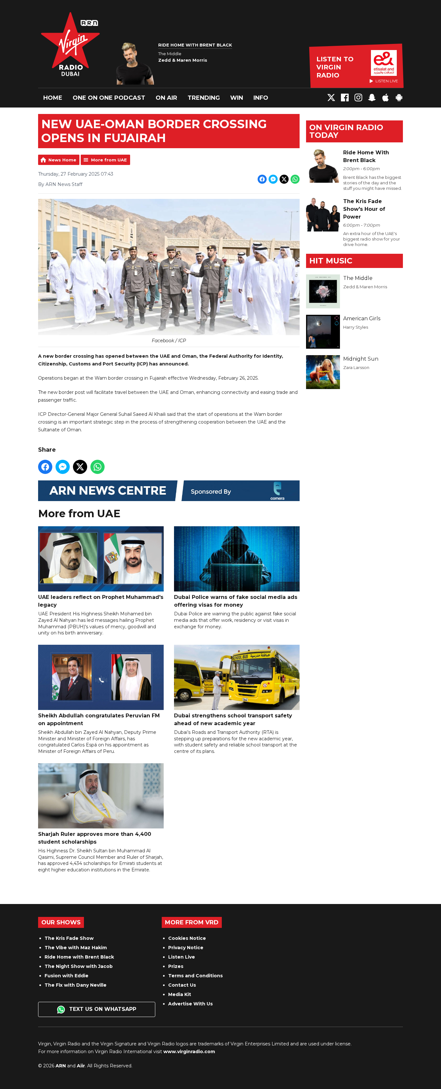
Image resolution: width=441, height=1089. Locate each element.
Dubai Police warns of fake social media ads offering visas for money (235, 601)
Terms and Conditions (195, 976)
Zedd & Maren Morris (365, 286)
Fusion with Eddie (66, 976)
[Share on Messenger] (273, 179)
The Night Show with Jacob (79, 966)
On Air (166, 97)
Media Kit (179, 994)
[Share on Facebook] (262, 179)
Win (236, 97)
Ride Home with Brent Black (79, 957)
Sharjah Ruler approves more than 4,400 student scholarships (94, 838)
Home (52, 97)
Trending (204, 97)
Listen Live (181, 957)
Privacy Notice (185, 947)
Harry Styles (355, 327)
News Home (62, 159)
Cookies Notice (187, 938)
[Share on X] (284, 179)
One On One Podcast (109, 97)
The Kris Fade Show (69, 938)
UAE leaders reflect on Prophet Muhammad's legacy (100, 601)
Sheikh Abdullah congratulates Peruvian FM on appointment (99, 719)
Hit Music (330, 260)
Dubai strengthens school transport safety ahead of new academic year (233, 719)
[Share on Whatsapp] (295, 179)
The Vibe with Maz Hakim (76, 947)
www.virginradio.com (189, 1051)
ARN (61, 1066)
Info (260, 97)
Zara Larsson (356, 367)
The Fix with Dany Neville (76, 985)
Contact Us (182, 985)
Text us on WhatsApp (101, 1009)
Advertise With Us (190, 1004)
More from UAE (109, 159)
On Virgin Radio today (346, 131)
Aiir (81, 1066)
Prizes (175, 966)
